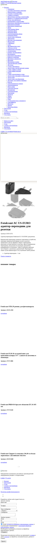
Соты (9, 45)
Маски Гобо (11, 41)
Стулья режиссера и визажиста (17, 100)
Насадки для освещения (15, 40)
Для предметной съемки (15, 63)
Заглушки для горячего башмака (17, 80)
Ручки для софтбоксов (14, 20)
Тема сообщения (5, 509)
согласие (6, 536)
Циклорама (11, 93)
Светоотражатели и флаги (15, 83)
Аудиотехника (12, 51)
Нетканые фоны (12, 32)
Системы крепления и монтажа (17, 10)
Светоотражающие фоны (15, 34)
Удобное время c (5, 517)
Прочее (10, 105)
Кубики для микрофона (14, 52)
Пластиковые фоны (13, 29)
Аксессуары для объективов (16, 79)
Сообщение (4, 512)
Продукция (7, 108)
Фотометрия (11, 90)
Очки (9, 99)
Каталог (6, 481)
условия (32, 535)
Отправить (4, 532)
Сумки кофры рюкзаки (14, 71)
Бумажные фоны (12, 35)
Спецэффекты (12, 102)
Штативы (10, 60)
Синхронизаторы (13, 91)
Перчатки (10, 104)
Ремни (9, 72)
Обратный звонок (16, 3)
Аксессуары (11, 77)
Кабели (10, 97)
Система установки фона (15, 13)
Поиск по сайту (8, 121)
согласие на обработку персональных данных (20, 524)
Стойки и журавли (13, 15)
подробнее (4, 313)
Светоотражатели (13, 85)
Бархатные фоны (12, 107)
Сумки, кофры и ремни (14, 69)
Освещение (11, 9)
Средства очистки (13, 88)
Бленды (10, 82)
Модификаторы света (14, 46)
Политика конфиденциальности (10, 492)
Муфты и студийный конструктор (18, 18)
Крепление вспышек (14, 24)
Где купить (7, 114)
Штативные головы (13, 62)
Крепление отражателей (15, 26)
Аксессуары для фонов (14, 37)
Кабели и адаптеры (13, 57)
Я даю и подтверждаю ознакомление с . (18, 525)
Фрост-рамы (11, 86)
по (1, 520)
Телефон (3, 505)
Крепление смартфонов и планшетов (18, 23)
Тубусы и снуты (12, 48)
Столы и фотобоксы (13, 66)
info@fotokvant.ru (6, 1)
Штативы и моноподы (14, 58)
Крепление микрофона (14, 55)
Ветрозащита (11, 54)
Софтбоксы (11, 43)
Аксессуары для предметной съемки (18, 68)
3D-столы (10, 65)
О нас (5, 110)
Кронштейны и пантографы (16, 21)
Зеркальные (11, 38)
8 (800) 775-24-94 (6, 3)
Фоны (9, 27)
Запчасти (10, 94)
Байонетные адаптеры (14, 49)
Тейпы (9, 96)
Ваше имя (3, 502)
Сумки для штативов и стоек (16, 74)
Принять (3, 541)
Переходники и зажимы (15, 12)
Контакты (7, 113)
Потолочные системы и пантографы (18, 17)
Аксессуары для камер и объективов (18, 76)
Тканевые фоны (12, 31)
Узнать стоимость (6, 256)
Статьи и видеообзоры (10, 111)
